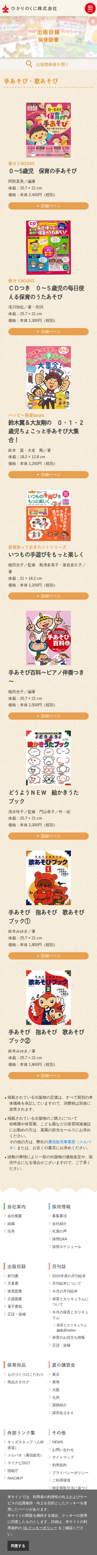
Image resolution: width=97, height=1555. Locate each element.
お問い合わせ (63, 1450)
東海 (55, 1382)
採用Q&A (59, 1239)
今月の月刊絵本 (65, 1291)
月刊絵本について (66, 1283)
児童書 (13, 1283)
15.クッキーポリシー (40, 1528)
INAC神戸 (15, 1478)
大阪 (55, 1390)
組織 (11, 1224)
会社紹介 (59, 1224)
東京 (55, 1374)
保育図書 (15, 1291)
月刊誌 (59, 1265)
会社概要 (15, 1216)
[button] (16, 1534)
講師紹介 (59, 1405)
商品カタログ (18, 1382)
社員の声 (59, 1231)
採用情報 (61, 1206)
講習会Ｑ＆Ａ (63, 1413)
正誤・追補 (17, 1314)
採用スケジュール (66, 1247)
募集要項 (59, 1216)
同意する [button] (18, 1546)
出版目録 (16, 1265)
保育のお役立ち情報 (68, 1337)
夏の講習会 (63, 1364)
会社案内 (16, 1206)
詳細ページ (51, 206)
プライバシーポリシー (70, 1473)
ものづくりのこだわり (26, 1374)
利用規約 (59, 1465)
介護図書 (15, 1299)
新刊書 (13, 1276)
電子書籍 (15, 1306)
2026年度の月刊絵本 (69, 1276)
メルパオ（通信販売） (26, 1455)
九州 (55, 1397)
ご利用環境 (61, 1480)
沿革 (11, 1231)
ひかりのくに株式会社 (34, 7)
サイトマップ (63, 1457)
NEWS (57, 1442)
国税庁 (13, 1471)
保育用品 (16, 1364)
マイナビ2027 (19, 1463)
